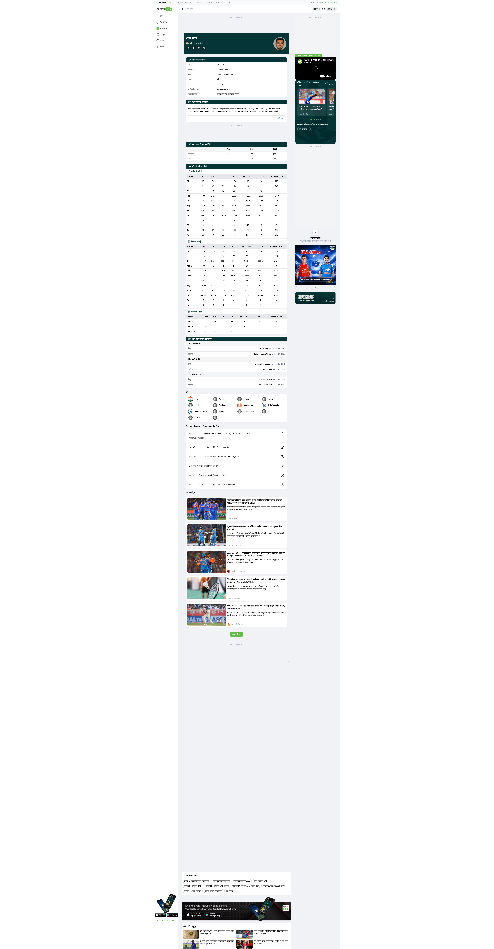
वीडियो (162, 41)
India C (246, 111)
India (244, 109)
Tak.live (229, 2)
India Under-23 (237, 111)
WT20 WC (164, 22)
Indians (253, 111)
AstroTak (219, 2)
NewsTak (171, 2)
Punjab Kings (193, 111)
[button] (206, 509)
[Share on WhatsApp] (198, 48)
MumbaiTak (190, 2)
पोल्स (162, 47)
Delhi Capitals (204, 111)
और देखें (235, 634)
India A (257, 109)
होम (161, 16)
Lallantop (210, 2)
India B (263, 109)
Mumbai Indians (217, 111)
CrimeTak (200, 2)
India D (259, 111)
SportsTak (161, 2)
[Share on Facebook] (193, 48)
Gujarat (227, 111)
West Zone (280, 109)
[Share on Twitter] (188, 48)
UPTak (180, 2)
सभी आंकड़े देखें (303, 129)
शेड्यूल (162, 34)
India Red (271, 109)
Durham (250, 109)
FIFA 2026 (164, 28)
